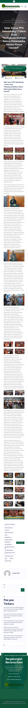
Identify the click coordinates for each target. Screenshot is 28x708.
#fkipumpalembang (9, 532)
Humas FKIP (16, 573)
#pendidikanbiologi (9, 550)
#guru (6, 535)
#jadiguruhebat (8, 537)
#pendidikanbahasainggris (9, 547)
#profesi (11, 558)
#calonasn (7, 530)
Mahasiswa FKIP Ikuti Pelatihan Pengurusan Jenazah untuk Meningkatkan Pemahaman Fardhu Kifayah (13, 615)
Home (13, 19)
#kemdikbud (7, 542)
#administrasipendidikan (10, 525)
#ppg (6, 558)
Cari (4, 587)
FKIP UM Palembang (10, 67)
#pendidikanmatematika (10, 553)
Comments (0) (20, 543)
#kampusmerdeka (8, 540)
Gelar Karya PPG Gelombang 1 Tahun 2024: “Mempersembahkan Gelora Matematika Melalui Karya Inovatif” (14, 22)
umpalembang (8, 561)
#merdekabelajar (8, 544)
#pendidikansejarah (9, 556)
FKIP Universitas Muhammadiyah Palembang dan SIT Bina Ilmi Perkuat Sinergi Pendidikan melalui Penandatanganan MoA (14, 609)
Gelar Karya (17, 67)
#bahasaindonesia (9, 528)
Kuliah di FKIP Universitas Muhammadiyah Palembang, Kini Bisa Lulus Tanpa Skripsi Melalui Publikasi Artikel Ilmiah (13, 637)
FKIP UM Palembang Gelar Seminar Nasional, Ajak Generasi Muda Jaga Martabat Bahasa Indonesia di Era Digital (14, 622)
